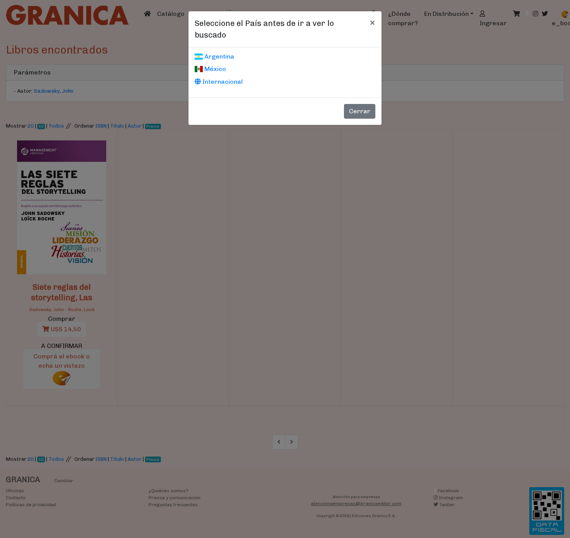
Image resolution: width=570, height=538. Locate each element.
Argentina (218, 56)
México (214, 69)
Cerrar (359, 111)
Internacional (222, 81)
